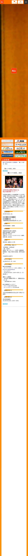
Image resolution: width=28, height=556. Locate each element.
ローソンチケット (8, 287)
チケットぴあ (7, 285)
